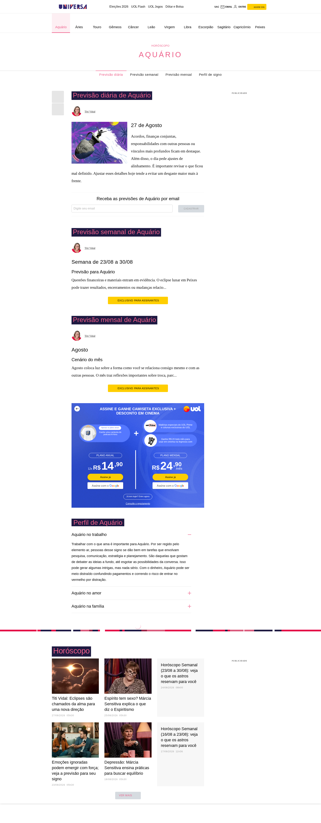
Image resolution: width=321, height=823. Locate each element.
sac (216, 7)
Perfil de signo (210, 75)
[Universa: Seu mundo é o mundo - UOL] (73, 6)
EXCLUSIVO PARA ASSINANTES (138, 300)
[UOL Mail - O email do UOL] (226, 7)
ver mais (125, 795)
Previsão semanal (144, 75)
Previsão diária (111, 75)
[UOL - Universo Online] (90, 6)
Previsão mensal (179, 75)
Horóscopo (160, 45)
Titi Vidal (90, 111)
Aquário (160, 55)
